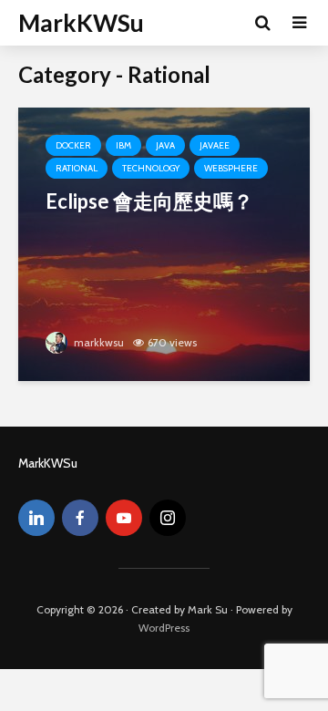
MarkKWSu (81, 22)
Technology (150, 168)
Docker (73, 145)
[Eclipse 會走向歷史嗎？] (164, 243)
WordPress (164, 627)
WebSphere (231, 168)
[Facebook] (80, 518)
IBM (123, 145)
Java (165, 145)
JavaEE (215, 145)
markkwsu (97, 342)
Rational (76, 168)
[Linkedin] (36, 518)
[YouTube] (124, 518)
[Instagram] (167, 518)
